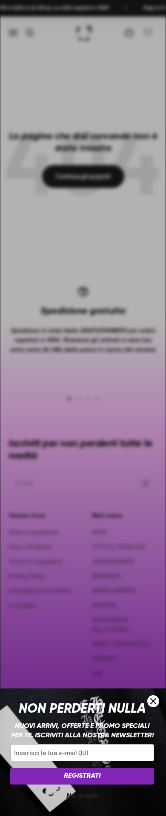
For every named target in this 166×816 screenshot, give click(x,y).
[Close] (153, 701)
